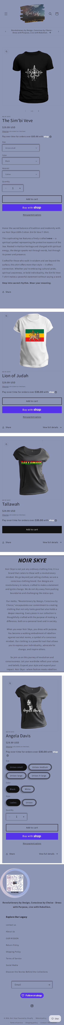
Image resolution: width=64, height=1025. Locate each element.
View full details (50, 427)
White (28, 789)
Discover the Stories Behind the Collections (27, 971)
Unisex (29, 802)
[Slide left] (25, 111)
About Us (10, 931)
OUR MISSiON (12, 938)
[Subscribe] (49, 984)
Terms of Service (14, 958)
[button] (6, 14)
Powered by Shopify (25, 1018)
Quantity (6, 181)
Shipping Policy (13, 951)
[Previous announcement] (5, 31)
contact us (11, 924)
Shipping (5, 131)
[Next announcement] (58, 31)
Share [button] (8, 292)
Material (5, 168)
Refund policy (41, 1018)
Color (4, 155)
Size (4, 142)
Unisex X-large (39, 775)
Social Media (12, 965)
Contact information (48, 1023)
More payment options (32, 215)
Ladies (13, 802)
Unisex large (16, 775)
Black (12, 789)
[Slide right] (38, 111)
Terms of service (16, 1023)
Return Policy (12, 945)
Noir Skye (13, 1018)
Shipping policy (31, 1023)
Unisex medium (40, 767)
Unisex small (16, 767)
